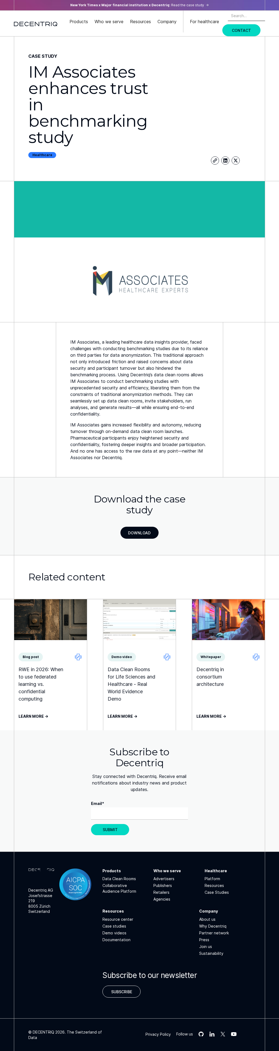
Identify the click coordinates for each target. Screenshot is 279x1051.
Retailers (161, 892)
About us (207, 919)
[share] (215, 160)
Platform (212, 878)
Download (139, 533)
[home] (35, 23)
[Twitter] (236, 160)
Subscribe (121, 991)
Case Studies (217, 892)
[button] (78, 21)
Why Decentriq (212, 926)
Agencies (161, 899)
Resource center (117, 919)
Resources (214, 885)
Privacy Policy (158, 1034)
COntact (241, 30)
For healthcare (204, 21)
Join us (205, 946)
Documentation (116, 939)
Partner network (214, 933)
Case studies (114, 926)
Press (204, 939)
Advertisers (163, 878)
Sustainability (211, 953)
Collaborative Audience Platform (119, 888)
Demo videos (114, 933)
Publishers (162, 885)
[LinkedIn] (225, 160)
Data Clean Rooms (119, 878)
